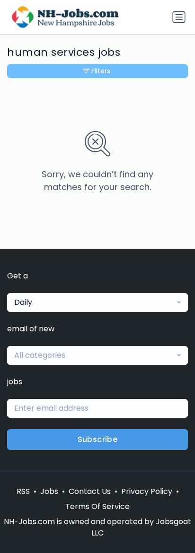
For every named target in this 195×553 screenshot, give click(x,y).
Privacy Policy (146, 491)
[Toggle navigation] (179, 17)
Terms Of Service (97, 506)
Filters (100, 71)
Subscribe (98, 439)
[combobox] (97, 302)
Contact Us (90, 491)
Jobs (49, 491)
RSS (23, 491)
